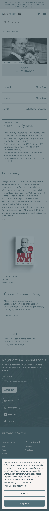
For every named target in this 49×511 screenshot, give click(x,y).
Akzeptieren (24, 503)
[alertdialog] (24, 483)
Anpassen (24, 493)
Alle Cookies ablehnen (15, 485)
